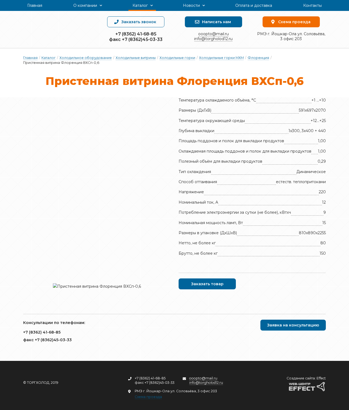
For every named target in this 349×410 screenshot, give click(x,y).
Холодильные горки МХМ (221, 58)
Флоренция (258, 58)
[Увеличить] (96, 286)
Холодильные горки (177, 58)
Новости (191, 5)
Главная (34, 5)
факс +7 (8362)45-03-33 (136, 39)
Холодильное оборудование (85, 58)
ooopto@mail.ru (213, 33)
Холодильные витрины (136, 58)
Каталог (140, 5)
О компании (85, 5)
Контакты (312, 5)
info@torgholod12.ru (213, 38)
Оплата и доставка (253, 5)
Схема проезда (148, 397)
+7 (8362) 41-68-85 (135, 34)
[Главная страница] (58, 29)
